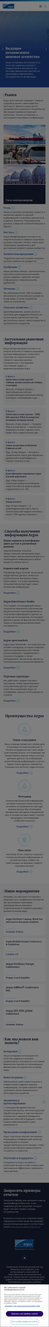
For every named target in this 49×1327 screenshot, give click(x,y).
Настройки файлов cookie (24, 1321)
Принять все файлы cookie (24, 1313)
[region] (24, 1305)
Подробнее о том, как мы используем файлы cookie (22, 1306)
